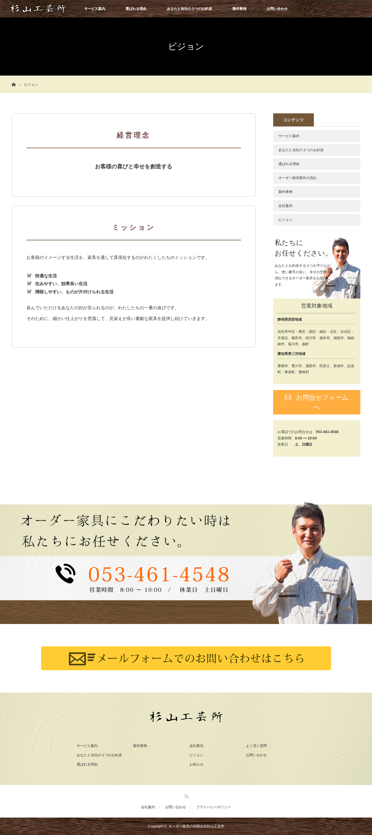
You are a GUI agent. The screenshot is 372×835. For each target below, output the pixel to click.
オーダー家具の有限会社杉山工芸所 (196, 826)
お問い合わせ (277, 9)
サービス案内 (94, 9)
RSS (186, 795)
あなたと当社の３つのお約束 (189, 9)
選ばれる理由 (136, 9)
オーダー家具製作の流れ (297, 178)
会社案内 (285, 206)
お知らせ (196, 764)
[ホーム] (13, 78)
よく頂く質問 (256, 746)
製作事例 (239, 9)
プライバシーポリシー (213, 807)
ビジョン (285, 220)
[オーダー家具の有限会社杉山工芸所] (186, 719)
